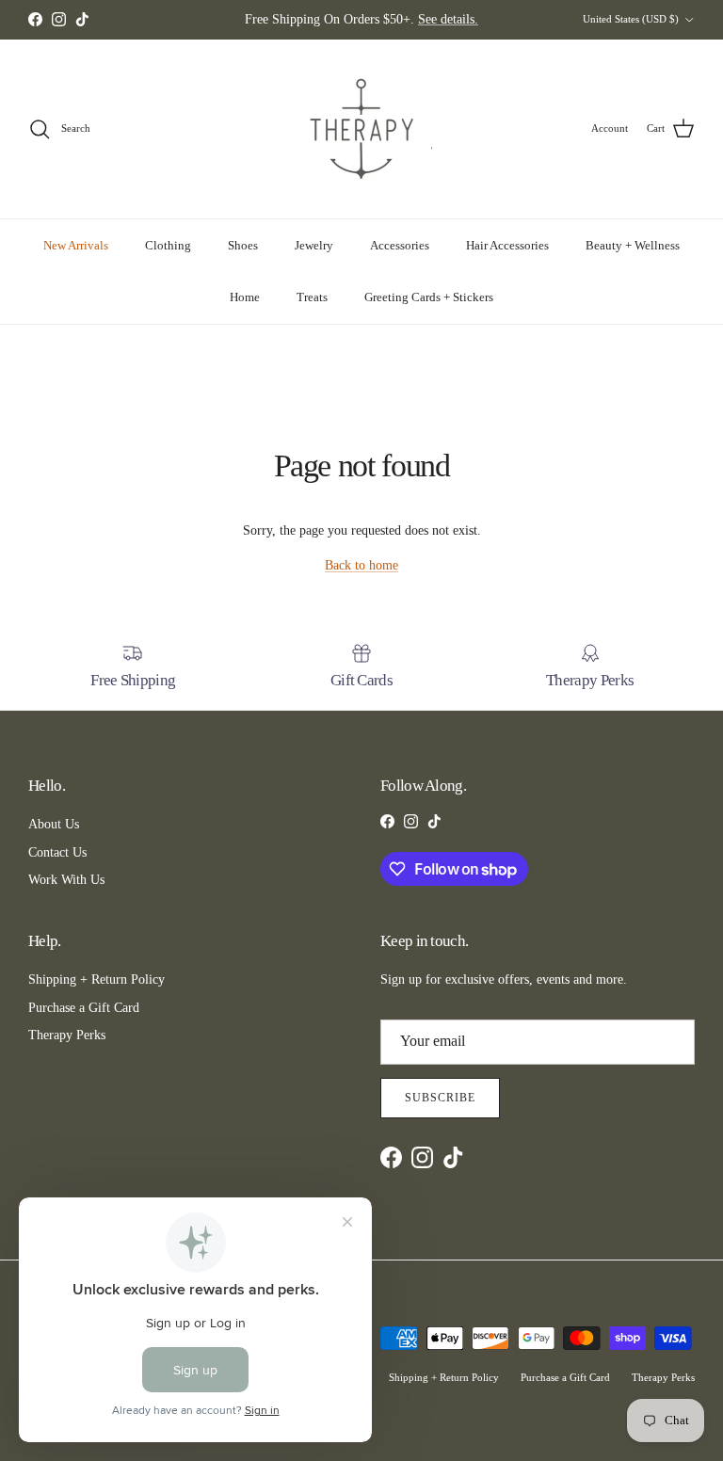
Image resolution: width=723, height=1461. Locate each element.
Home (245, 297)
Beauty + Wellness (633, 245)
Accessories (399, 245)
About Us (53, 824)
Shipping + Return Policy (96, 979)
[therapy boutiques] (361, 129)
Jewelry (314, 245)
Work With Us (66, 880)
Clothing (168, 245)
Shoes (243, 245)
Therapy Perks (66, 1035)
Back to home (361, 565)
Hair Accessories (507, 245)
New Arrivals (75, 245)
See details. (448, 19)
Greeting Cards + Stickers (428, 297)
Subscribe (440, 1097)
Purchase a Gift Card (83, 1008)
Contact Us (57, 852)
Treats (312, 297)
